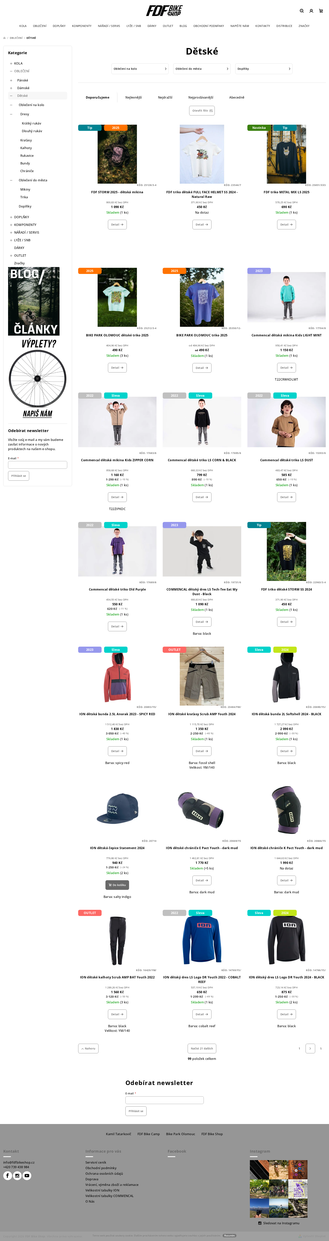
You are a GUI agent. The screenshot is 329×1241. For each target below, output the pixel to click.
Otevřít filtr (200, 110)
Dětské (22, 96)
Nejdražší (165, 97)
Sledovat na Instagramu (281, 1223)
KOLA (18, 63)
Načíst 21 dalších (202, 1048)
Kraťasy (26, 140)
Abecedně (236, 97)
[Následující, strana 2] (310, 1048)
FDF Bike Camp (149, 1134)
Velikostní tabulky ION (102, 1190)
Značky (19, 263)
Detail (115, 224)
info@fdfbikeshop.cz (19, 1162)
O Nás (90, 1201)
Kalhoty (26, 148)
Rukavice (27, 155)
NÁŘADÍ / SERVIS (26, 232)
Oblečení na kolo (31, 105)
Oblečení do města (33, 180)
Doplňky (25, 206)
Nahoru (90, 1048)
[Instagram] (17, 1175)
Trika (24, 197)
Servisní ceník (95, 1162)
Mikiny (25, 189)
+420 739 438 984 (16, 1167)
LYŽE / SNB (22, 240)
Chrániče (27, 171)
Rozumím (229, 1235)
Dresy (24, 114)
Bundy (25, 163)
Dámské (23, 88)
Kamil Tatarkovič (118, 1134)
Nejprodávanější (200, 97)
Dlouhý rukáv (32, 131)
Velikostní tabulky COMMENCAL (109, 1196)
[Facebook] (7, 1175)
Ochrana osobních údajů (104, 1173)
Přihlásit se (18, 476)
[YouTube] (26, 1175)
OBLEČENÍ (22, 71)
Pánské (22, 80)
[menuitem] (23, 26)
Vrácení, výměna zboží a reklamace (112, 1185)
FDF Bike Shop (212, 1134)
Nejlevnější (133, 97)
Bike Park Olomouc (180, 1134)
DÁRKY (19, 248)
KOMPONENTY (25, 225)
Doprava (92, 1179)
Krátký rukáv (31, 123)
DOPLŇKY (21, 217)
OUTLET (20, 255)
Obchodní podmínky (101, 1168)
